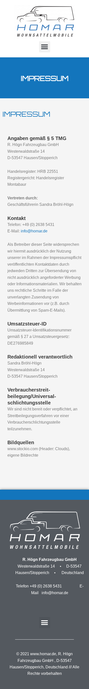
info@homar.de (34, 231)
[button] (44, 46)
